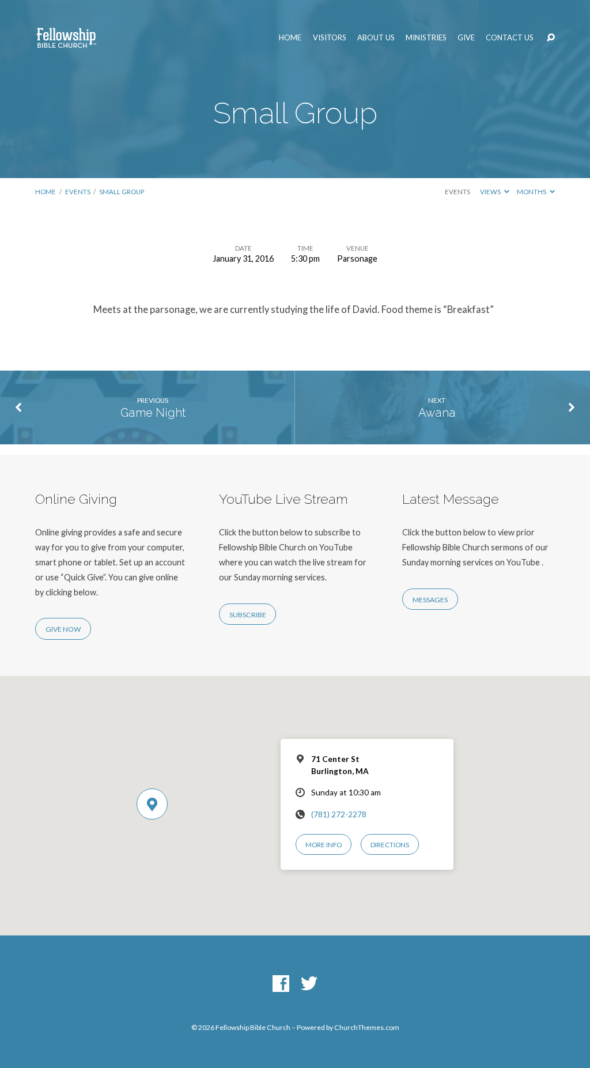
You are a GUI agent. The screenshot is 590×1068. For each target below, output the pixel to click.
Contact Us (510, 37)
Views (491, 191)
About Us (376, 37)
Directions (389, 844)
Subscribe (247, 614)
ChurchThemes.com (366, 1027)
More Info (323, 844)
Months (532, 191)
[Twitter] (309, 984)
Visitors (329, 37)
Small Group (121, 191)
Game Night (153, 413)
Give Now (63, 629)
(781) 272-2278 (338, 814)
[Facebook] (281, 984)
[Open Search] (551, 38)
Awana (437, 413)
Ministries (426, 37)
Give (466, 37)
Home (290, 37)
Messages (430, 599)
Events (77, 191)
